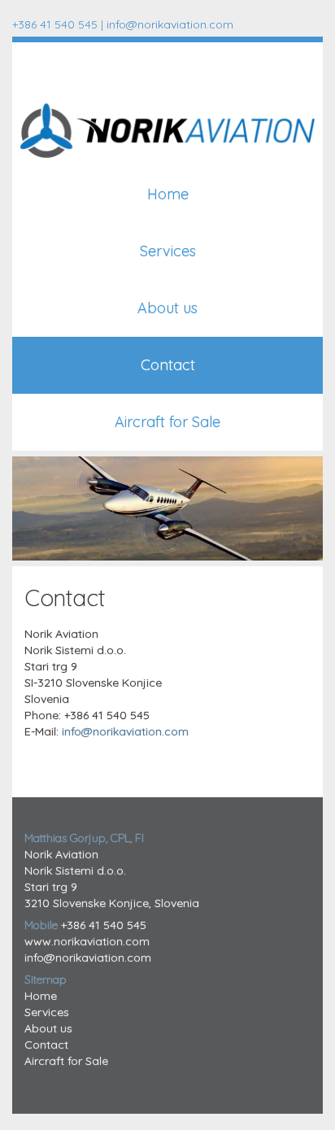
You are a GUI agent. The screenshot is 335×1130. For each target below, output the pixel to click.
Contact (168, 365)
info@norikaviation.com (170, 24)
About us (167, 308)
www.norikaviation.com (87, 941)
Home (168, 194)
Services (168, 251)
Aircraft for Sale (167, 421)
